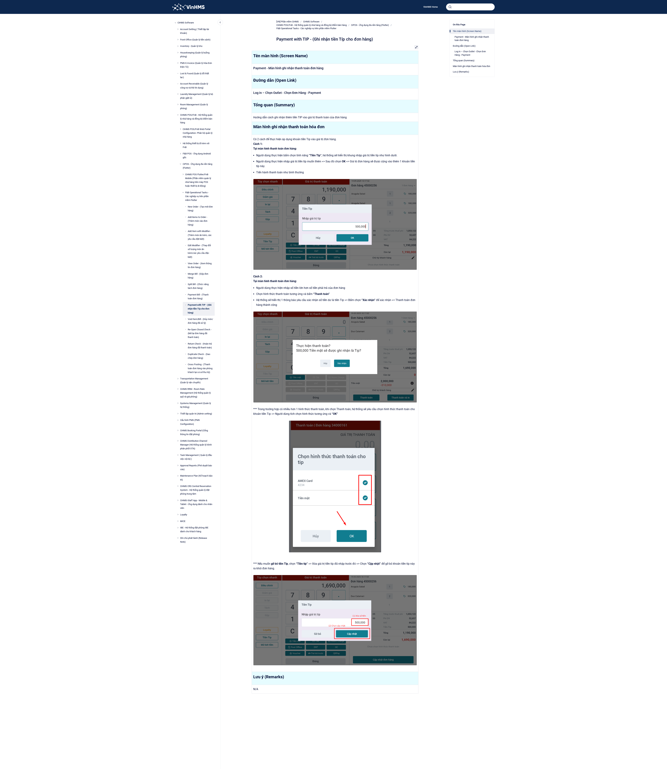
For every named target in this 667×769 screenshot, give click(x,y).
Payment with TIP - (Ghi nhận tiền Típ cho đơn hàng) (199, 309)
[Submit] (450, 7)
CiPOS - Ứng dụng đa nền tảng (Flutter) (197, 166)
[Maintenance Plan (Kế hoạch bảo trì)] (177, 475)
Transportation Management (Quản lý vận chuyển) (194, 380)
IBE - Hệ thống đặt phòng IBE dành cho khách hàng (194, 529)
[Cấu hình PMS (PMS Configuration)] (177, 420)
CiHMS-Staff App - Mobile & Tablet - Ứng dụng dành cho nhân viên (196, 504)
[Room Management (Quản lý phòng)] (177, 104)
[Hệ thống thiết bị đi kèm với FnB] (180, 143)
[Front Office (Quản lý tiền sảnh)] (177, 39)
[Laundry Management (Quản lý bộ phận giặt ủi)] (177, 94)
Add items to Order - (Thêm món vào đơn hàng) (197, 221)
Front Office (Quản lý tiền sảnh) (195, 39)
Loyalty (183, 514)
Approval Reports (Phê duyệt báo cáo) (196, 467)
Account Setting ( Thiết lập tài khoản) (194, 31)
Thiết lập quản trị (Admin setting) (196, 413)
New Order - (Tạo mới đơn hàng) (200, 208)
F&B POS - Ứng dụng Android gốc (197, 155)
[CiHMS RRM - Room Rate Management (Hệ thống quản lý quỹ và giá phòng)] (177, 389)
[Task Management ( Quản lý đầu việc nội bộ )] (177, 455)
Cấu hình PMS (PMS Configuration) (190, 422)
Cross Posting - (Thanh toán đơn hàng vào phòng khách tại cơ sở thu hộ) (200, 368)
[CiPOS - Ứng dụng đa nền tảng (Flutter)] (180, 164)
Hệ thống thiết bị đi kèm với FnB (196, 145)
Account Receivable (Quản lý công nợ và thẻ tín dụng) (194, 85)
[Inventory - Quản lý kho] (177, 46)
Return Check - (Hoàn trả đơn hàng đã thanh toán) (200, 345)
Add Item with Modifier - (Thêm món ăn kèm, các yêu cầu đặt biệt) (200, 235)
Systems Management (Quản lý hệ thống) (195, 405)
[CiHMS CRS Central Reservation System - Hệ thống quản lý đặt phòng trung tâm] (177, 486)
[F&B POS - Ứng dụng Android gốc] (180, 153)
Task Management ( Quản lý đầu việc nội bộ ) (196, 457)
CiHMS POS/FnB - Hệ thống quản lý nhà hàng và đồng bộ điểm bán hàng (196, 118)
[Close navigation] (220, 22)
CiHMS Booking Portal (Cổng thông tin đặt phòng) (194, 432)
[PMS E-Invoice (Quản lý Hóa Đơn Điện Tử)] (177, 63)
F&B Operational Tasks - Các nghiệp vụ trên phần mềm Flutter (197, 196)
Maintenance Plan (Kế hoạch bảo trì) (196, 477)
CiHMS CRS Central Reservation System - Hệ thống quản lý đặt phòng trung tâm (195, 490)
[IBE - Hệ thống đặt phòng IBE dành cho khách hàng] (177, 527)
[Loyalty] (177, 514)
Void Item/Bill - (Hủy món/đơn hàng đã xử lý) (200, 321)
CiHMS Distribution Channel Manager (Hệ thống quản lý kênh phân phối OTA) (196, 445)
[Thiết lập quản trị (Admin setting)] (177, 413)
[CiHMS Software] (175, 22)
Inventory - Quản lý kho (191, 46)
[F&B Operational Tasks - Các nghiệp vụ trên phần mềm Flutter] (183, 192)
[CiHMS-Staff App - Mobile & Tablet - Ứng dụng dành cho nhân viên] (177, 500)
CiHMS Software (186, 22)
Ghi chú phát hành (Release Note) (193, 540)
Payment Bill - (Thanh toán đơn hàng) (198, 296)
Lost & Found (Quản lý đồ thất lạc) (194, 75)
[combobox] (470, 7)
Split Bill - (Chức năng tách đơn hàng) (198, 286)
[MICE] (177, 521)
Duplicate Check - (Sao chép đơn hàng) (199, 356)
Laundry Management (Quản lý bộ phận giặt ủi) (196, 96)
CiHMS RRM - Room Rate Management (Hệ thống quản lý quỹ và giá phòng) (195, 393)
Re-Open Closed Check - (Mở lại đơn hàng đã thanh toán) (200, 333)
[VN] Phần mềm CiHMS (287, 21)
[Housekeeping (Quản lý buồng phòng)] (177, 52)
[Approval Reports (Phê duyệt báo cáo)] (177, 465)
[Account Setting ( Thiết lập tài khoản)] (177, 29)
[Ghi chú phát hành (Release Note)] (177, 538)
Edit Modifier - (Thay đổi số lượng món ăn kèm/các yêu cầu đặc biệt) (199, 251)
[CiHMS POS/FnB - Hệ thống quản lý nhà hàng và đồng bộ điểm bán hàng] (177, 114)
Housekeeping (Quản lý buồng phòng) (194, 54)
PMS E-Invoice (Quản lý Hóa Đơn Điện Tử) (196, 65)
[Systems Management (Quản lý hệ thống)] (177, 403)
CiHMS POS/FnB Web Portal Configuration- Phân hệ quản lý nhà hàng (197, 133)
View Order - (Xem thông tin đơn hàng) (200, 265)
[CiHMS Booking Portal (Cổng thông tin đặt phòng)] (177, 430)
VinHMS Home (430, 7)
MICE (182, 521)
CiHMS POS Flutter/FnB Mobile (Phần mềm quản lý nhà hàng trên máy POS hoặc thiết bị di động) (198, 180)
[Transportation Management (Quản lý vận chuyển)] (177, 378)
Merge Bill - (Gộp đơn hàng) (198, 276)
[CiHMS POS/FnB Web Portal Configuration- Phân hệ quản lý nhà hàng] (180, 129)
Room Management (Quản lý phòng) (194, 106)
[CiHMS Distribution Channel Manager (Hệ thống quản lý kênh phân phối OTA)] (177, 440)
